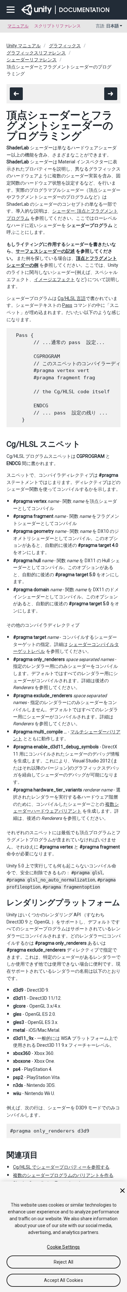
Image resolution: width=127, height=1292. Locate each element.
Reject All (63, 1262)
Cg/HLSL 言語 (72, 298)
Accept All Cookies (63, 1280)
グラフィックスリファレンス (36, 52)
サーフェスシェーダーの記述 (45, 251)
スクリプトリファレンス (57, 25)
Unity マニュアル (24, 45)
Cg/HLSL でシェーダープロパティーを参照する (61, 1167)
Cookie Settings (63, 1247)
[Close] (122, 1190)
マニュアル (18, 25)
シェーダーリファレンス (32, 59)
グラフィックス (65, 45)
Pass (67, 305)
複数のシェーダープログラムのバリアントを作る (63, 1175)
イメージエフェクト (54, 279)
